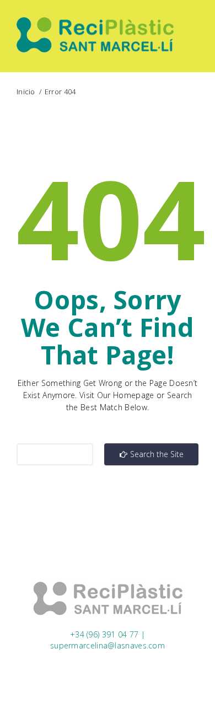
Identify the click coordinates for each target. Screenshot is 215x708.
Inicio (26, 91)
